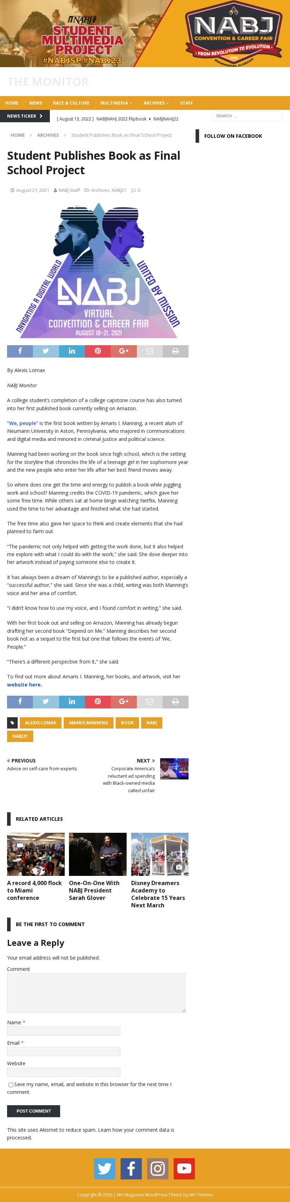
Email (14, 1042)
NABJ (151, 723)
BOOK (127, 723)
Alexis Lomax (40, 723)
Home (11, 103)
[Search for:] (247, 115)
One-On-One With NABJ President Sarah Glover (94, 890)
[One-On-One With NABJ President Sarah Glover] (98, 854)
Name (15, 1022)
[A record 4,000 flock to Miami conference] (36, 854)
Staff (186, 103)
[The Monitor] (145, 62)
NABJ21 (119, 190)
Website (16, 1063)
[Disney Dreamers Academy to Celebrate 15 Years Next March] (160, 854)
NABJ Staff (69, 190)
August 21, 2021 (32, 190)
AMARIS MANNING (88, 723)
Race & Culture (71, 103)
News (35, 103)
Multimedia (114, 103)
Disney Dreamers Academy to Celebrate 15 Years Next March (158, 894)
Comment (18, 969)
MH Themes (201, 1195)
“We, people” (22, 423)
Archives (154, 103)
